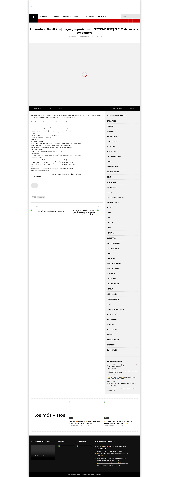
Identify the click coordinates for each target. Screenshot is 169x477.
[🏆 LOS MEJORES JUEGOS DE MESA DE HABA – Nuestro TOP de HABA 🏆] (119, 410)
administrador (73, 37)
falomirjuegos (113, 202)
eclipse (110, 192)
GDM (109, 213)
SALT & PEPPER (112, 319)
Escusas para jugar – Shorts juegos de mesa (109, 451)
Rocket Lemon (112, 314)
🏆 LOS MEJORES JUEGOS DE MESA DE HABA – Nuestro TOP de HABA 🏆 (118, 422)
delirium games (113, 172)
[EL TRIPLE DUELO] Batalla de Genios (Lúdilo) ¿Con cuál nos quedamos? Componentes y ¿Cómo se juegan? (84, 212)
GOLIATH (110, 223)
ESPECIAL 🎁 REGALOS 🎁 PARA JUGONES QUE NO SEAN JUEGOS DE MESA (84, 422)
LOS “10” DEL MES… (88, 16)
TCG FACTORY (112, 330)
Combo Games (112, 167)
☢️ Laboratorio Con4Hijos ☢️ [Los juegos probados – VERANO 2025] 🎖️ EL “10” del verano (122, 378)
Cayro (109, 162)
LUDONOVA (111, 258)
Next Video (99, 207)
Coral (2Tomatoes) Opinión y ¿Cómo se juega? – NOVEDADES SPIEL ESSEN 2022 (51, 212)
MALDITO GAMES (113, 269)
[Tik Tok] (134, 21)
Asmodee (110, 131)
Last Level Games (113, 243)
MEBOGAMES (111, 279)
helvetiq (110, 233)
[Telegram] (130, 21)
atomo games (112, 136)
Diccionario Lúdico (70, 16)
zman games (112, 350)
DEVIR (109, 177)
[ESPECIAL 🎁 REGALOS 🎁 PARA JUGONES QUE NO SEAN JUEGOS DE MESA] (84, 410)
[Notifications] (138, 21)
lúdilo (109, 253)
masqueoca (111, 274)
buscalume (111, 152)
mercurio (111, 289)
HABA (109, 228)
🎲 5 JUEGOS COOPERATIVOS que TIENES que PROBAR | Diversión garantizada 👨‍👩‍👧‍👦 (123, 371)
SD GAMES (111, 325)
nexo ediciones (113, 299)
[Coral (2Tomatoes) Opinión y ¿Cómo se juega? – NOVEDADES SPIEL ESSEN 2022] (34, 212)
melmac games (113, 284)
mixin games (112, 294)
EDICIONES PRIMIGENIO (115, 309)
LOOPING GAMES (113, 248)
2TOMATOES (111, 121)
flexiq (109, 207)
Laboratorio (41, 197)
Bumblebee (111, 146)
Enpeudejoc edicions (115, 197)
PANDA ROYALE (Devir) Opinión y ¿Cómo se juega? (121, 388)
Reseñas (56, 16)
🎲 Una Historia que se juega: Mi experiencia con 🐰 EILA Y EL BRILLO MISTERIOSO (122, 365)
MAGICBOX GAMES (114, 263)
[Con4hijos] (34, 7)
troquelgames (113, 340)
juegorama (111, 238)
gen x (109, 218)
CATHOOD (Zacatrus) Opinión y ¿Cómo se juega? (122, 383)
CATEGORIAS (44, 16)
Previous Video (35, 207)
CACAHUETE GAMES (114, 157)
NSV (108, 304)
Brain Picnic (112, 141)
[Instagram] (127, 21)
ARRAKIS (110, 126)
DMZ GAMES (111, 182)
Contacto (102, 16)
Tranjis (110, 335)
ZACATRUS (111, 345)
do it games (111, 187)
